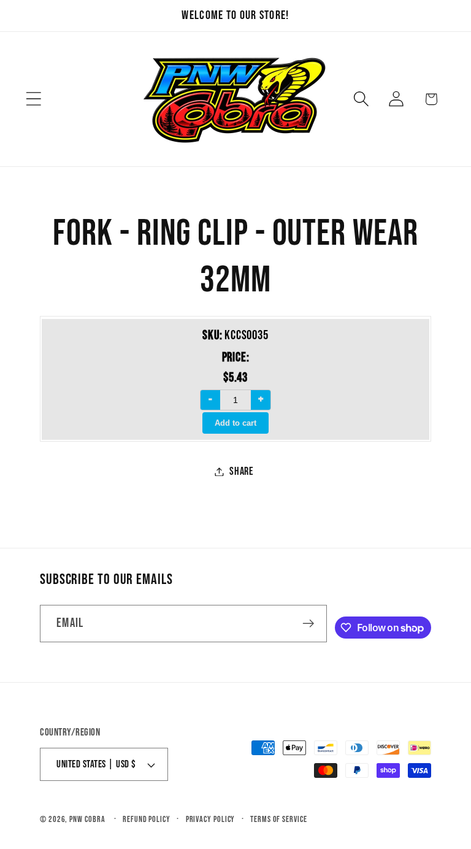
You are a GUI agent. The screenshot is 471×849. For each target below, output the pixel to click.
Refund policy (146, 819)
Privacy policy (211, 819)
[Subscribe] (308, 623)
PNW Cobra (87, 819)
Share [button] (241, 471)
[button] (33, 99)
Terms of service (278, 819)
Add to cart (235, 423)
